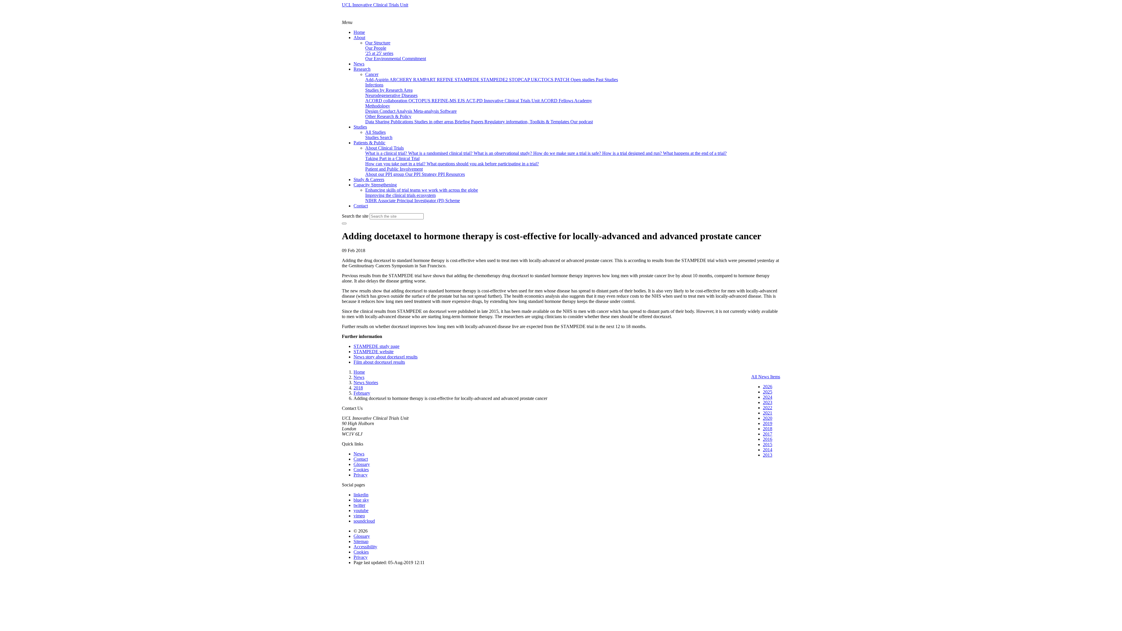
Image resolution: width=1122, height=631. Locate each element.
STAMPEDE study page (376, 346)
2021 (767, 412)
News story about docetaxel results (386, 356)
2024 (767, 397)
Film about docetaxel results (379, 362)
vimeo (359, 515)
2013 (767, 455)
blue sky (361, 499)
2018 (767, 428)
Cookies (361, 469)
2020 (767, 418)
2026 (767, 386)
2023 (767, 402)
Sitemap (361, 541)
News (359, 453)
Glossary (362, 464)
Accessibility (365, 546)
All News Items (765, 376)
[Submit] (344, 223)
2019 (767, 423)
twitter (359, 505)
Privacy (361, 474)
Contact (361, 459)
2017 (767, 433)
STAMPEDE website (374, 351)
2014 (767, 449)
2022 (767, 407)
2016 (767, 439)
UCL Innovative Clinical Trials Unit (375, 4)
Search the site (355, 216)
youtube (361, 510)
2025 (767, 391)
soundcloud (364, 521)
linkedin (361, 494)
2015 (767, 444)
